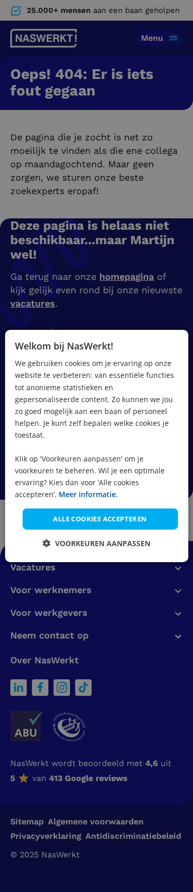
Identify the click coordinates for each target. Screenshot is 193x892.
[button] (96, 543)
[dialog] (96, 446)
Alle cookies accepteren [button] (100, 518)
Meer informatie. (88, 494)
